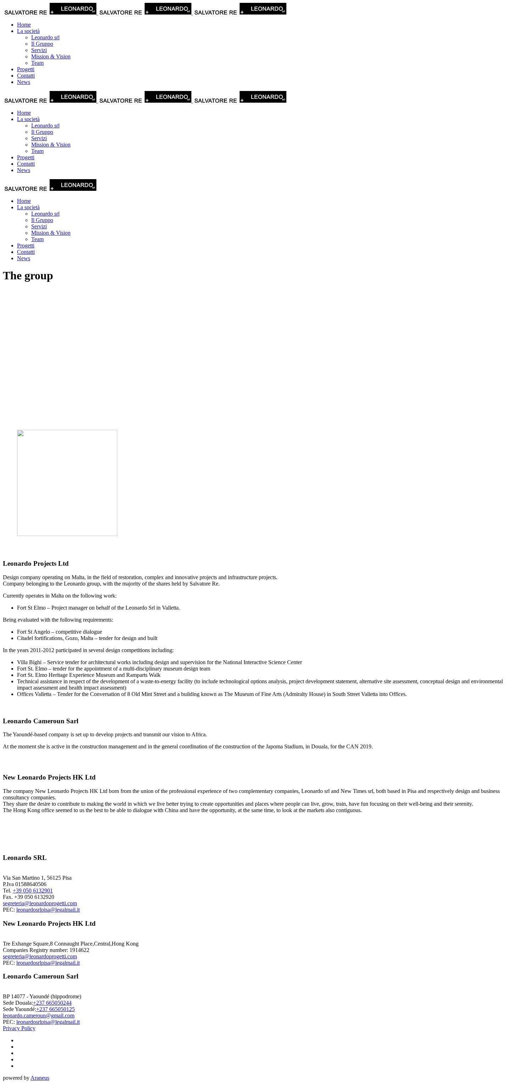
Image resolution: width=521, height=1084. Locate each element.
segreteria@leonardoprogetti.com (40, 903)
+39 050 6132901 (33, 891)
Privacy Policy (19, 1028)
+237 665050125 (55, 1009)
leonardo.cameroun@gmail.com (38, 1015)
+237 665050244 (52, 1003)
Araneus (39, 1078)
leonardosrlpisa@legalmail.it (48, 910)
